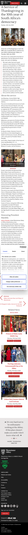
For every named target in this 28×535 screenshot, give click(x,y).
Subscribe (5, 513)
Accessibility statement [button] (6, 531)
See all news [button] (14, 312)
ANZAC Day (10, 340)
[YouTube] (11, 506)
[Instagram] (8, 506)
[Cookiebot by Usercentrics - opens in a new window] (20, 247)
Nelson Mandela (5, 220)
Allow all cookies (14, 276)
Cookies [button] (3, 527)
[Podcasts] (17, 506)
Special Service (17, 340)
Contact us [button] (4, 482)
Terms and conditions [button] (6, 530)
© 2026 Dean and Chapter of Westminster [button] (11, 524)
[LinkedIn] (14, 506)
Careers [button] (3, 487)
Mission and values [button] (6, 474)
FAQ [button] (2, 477)
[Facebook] (2, 506)
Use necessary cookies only (14, 286)
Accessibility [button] (4, 480)
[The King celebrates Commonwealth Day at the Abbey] (14, 354)
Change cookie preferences (13, 281)
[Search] (22, 3)
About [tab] (23, 251)
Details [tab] (14, 251)
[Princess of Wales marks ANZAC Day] (14, 324)
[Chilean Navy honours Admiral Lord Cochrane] (14, 390)
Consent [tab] (5, 251)
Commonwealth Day (18, 373)
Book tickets (15, 3)
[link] (12, 518)
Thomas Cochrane (18, 406)
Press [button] (2, 485)
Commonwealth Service (14, 376)
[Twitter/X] (5, 506)
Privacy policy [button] (4, 528)
